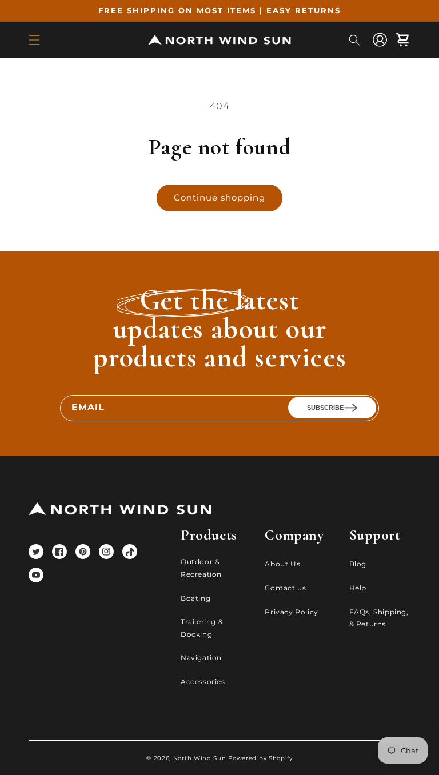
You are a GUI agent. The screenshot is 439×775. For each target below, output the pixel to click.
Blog (357, 564)
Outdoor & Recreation (201, 567)
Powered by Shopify (260, 758)
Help (357, 588)
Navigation (201, 657)
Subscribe (325, 407)
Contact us (285, 588)
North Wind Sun (199, 758)
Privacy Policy (291, 612)
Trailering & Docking (202, 627)
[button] (34, 40)
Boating (195, 598)
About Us (282, 564)
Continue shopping (219, 197)
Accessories (203, 681)
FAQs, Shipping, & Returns (379, 618)
